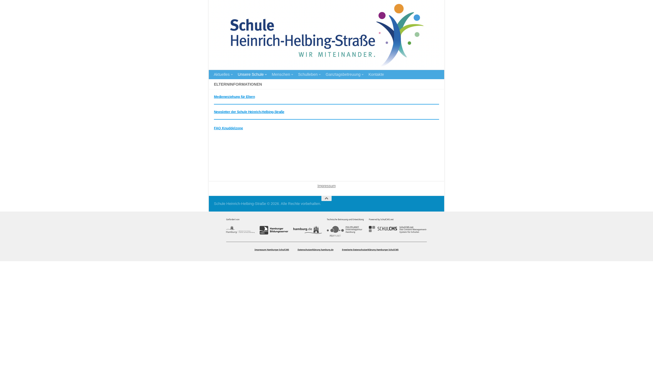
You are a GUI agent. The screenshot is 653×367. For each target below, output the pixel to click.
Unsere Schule (251, 74)
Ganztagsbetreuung (343, 74)
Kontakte (376, 74)
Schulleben (308, 74)
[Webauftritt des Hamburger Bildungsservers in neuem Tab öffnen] (274, 230)
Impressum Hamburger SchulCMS (272, 249)
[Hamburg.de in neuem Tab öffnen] (307, 230)
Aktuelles (222, 74)
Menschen (281, 74)
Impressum (326, 186)
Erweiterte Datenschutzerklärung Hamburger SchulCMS (370, 249)
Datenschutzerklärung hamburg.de (315, 249)
